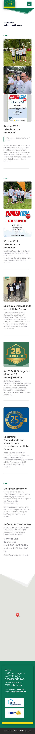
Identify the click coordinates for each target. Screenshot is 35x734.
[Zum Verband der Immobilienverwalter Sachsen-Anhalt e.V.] (14, 706)
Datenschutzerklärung (22, 731)
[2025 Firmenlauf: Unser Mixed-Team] (18, 66)
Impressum (8, 731)
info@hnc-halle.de (18, 691)
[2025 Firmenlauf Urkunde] (18, 121)
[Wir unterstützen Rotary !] (14, 717)
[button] (18, 615)
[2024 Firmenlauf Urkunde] (18, 236)
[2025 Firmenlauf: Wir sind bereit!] (18, 94)
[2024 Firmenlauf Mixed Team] (18, 209)
